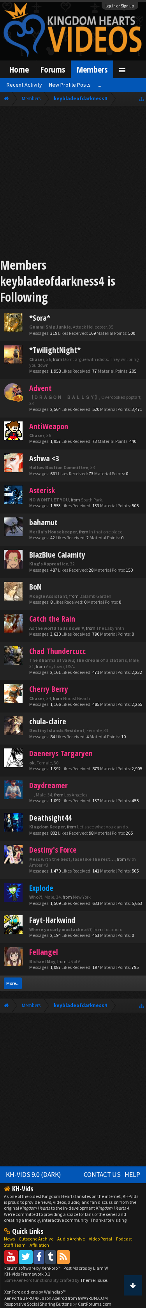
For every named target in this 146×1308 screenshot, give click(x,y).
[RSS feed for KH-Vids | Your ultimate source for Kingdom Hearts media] (63, 1257)
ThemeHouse (93, 1280)
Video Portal (100, 1239)
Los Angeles (75, 795)
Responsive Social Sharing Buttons (38, 1304)
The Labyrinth (110, 628)
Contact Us (102, 1174)
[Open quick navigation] (141, 98)
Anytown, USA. (60, 666)
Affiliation (39, 1245)
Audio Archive (71, 1239)
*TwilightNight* (55, 350)
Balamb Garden (95, 596)
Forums (52, 69)
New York (82, 897)
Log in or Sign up (120, 6)
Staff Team (15, 1245)
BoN (35, 586)
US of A (74, 961)
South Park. (92, 500)
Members (92, 69)
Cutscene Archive (36, 1239)
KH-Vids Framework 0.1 (27, 1274)
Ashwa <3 (44, 458)
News (9, 1239)
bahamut (43, 522)
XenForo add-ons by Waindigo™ (35, 1292)
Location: (113, 929)
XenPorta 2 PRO (19, 1298)
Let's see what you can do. (103, 827)
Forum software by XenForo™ (33, 1268)
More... (12, 983)
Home (19, 69)
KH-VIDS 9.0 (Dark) (33, 1174)
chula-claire (47, 721)
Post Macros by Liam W (85, 1268)
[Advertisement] (73, 183)
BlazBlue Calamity (57, 554)
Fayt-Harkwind (52, 920)
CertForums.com (94, 1304)
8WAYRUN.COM (93, 1298)
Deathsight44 (50, 817)
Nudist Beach (76, 698)
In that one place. (106, 532)
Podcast (124, 1239)
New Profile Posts (70, 84)
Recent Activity (24, 84)
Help (132, 1174)
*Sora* (39, 318)
